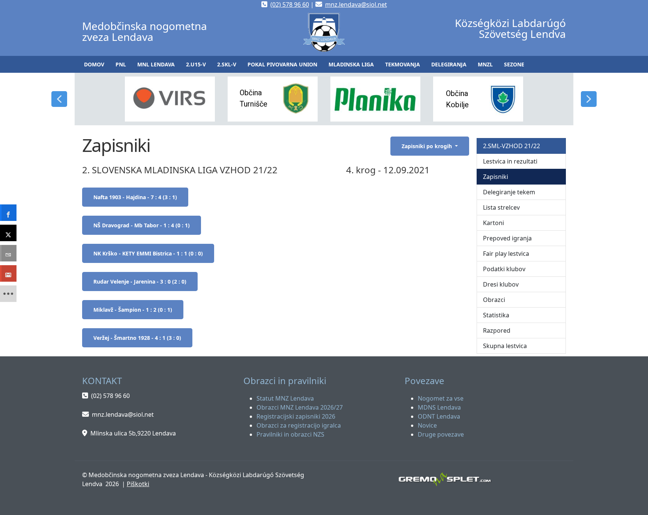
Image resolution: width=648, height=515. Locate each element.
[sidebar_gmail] (8, 273)
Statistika (496, 315)
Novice (427, 425)
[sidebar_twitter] (8, 233)
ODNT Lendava (439, 416)
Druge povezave (441, 434)
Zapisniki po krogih (427, 146)
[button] (121, 64)
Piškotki (138, 484)
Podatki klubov (504, 269)
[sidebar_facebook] (8, 212)
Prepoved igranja (507, 238)
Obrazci (494, 300)
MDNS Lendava (439, 407)
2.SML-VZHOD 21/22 (511, 146)
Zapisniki (495, 177)
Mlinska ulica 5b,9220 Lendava (133, 433)
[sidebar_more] (8, 293)
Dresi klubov (501, 284)
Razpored (496, 330)
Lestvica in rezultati (510, 161)
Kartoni (493, 223)
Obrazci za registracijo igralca (298, 425)
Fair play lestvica (506, 253)
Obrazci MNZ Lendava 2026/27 (299, 407)
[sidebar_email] (8, 253)
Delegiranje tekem (509, 192)
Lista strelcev (501, 207)
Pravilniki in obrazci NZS (290, 434)
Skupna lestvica (505, 346)
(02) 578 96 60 (289, 4)
